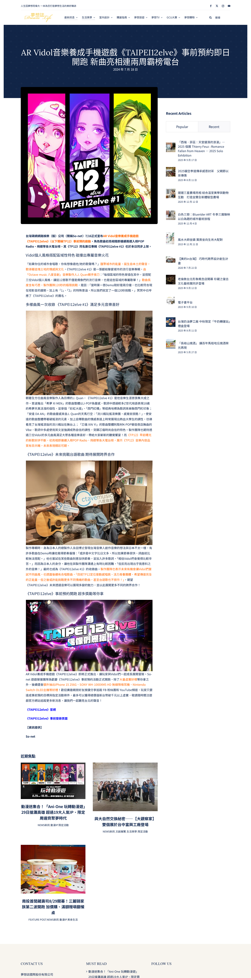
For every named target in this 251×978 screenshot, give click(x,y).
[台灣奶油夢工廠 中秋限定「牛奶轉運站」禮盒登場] (170, 320)
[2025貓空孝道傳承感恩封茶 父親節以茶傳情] (170, 169)
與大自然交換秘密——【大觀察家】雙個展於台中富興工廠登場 (125, 821)
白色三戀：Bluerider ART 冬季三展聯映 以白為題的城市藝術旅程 (204, 216)
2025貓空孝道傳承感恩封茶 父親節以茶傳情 (203, 173)
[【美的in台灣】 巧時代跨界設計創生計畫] (170, 259)
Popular (182, 126)
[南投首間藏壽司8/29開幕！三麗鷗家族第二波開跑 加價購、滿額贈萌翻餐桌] (53, 847)
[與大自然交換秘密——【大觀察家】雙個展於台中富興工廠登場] (125, 765)
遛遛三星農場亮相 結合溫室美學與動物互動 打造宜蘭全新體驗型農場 (203, 194)
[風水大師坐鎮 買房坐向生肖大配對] (170, 234)
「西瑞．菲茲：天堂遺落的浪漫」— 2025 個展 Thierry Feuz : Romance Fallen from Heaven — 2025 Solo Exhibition (201, 148)
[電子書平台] (170, 299)
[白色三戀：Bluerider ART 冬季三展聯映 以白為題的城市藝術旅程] (170, 213)
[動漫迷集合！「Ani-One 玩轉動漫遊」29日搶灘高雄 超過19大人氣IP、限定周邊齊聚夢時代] (53, 765)
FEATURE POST (37, 919)
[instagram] (223, 6)
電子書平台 (185, 302)
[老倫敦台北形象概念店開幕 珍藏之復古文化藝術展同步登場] (170, 277)
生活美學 (132, 831)
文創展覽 (121, 831)
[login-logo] (38, 14)
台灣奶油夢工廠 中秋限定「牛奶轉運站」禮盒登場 (204, 323)
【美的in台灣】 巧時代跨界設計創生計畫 (203, 260)
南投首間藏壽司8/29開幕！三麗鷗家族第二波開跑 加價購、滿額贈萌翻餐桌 (53, 906)
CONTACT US (32, 963)
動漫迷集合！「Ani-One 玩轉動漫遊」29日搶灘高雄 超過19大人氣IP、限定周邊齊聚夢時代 (53, 812)
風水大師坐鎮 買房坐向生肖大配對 (200, 239)
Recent (214, 126)
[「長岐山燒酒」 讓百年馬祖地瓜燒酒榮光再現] (170, 341)
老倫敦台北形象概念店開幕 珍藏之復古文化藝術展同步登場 (203, 281)
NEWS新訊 (44, 825)
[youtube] (229, 6)
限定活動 (63, 825)
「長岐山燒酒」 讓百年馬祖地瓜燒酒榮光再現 (203, 345)
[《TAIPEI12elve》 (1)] (89, 88)
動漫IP (54, 825)
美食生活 (72, 919)
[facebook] (211, 6)
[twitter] (217, 6)
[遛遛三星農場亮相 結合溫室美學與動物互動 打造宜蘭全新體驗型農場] (170, 191)
